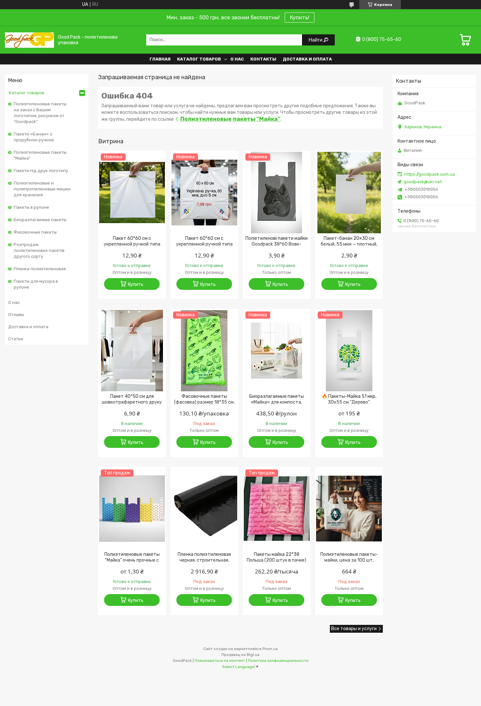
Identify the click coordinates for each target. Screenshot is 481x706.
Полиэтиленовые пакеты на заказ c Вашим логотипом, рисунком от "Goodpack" (40, 112)
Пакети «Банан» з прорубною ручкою (34, 137)
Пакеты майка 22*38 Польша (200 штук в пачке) (276, 557)
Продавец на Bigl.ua (240, 654)
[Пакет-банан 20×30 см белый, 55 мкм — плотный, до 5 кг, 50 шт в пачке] (349, 193)
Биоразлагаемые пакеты (40, 219)
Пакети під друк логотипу (41, 170)
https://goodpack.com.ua (429, 174)
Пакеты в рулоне (31, 207)
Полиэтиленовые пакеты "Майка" (40, 155)
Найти (316, 40)
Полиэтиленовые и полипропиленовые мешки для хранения (42, 189)
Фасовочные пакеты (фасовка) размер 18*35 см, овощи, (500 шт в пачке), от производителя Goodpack (204, 405)
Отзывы (16, 314)
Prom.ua (270, 648)
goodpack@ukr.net (423, 181)
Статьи (15, 338)
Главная (160, 59)
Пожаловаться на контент (220, 660)
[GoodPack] (29, 40)
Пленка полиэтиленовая (40, 268)
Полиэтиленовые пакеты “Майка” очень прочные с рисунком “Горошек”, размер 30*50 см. (132, 563)
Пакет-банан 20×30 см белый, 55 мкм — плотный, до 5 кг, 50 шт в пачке (349, 244)
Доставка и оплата (307, 59)
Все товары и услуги (354, 628)
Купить (135, 284)
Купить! (299, 17)
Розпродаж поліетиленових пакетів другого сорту (39, 250)
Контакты (263, 59)
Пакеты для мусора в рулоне (36, 284)
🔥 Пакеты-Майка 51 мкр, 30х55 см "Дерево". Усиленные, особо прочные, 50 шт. (349, 405)
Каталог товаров (199, 59)
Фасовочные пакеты (35, 232)
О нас (237, 59)
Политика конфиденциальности (278, 660)
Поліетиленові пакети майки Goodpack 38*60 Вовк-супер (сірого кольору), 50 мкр (276, 247)
